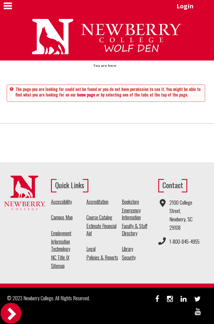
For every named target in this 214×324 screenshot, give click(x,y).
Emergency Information (131, 214)
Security (129, 257)
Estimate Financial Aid (101, 230)
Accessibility (61, 201)
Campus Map (62, 217)
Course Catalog (99, 217)
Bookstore (130, 201)
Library (127, 248)
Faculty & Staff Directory (134, 230)
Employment (61, 233)
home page (86, 94)
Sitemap (58, 265)
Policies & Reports (102, 257)
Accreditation (97, 201)
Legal (91, 248)
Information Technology (60, 245)
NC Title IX (60, 257)
